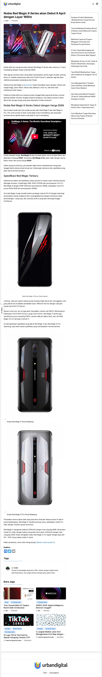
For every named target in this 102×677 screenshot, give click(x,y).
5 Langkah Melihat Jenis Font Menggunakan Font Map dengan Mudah (49, 634)
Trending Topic (16, 602)
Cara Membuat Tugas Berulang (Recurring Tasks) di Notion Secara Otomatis (83, 115)
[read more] (12, 4)
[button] (93, 3)
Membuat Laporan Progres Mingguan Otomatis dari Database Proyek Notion (81, 41)
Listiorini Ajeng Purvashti (13, 640)
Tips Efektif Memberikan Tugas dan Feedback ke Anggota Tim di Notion (84, 74)
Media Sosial (17, 628)
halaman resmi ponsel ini (45, 542)
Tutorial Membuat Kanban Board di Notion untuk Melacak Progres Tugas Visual (84, 30)
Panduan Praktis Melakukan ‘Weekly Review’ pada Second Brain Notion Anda (83, 19)
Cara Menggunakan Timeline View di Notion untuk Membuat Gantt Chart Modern (83, 85)
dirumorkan (28, 85)
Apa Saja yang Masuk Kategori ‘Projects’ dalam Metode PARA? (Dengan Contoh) (83, 96)
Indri (6, 20)
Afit (6, 610)
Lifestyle (7, 628)
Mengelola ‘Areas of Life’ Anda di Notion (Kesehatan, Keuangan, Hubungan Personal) (84, 63)
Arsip (6, 602)
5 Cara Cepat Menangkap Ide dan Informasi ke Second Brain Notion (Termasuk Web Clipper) (83, 52)
